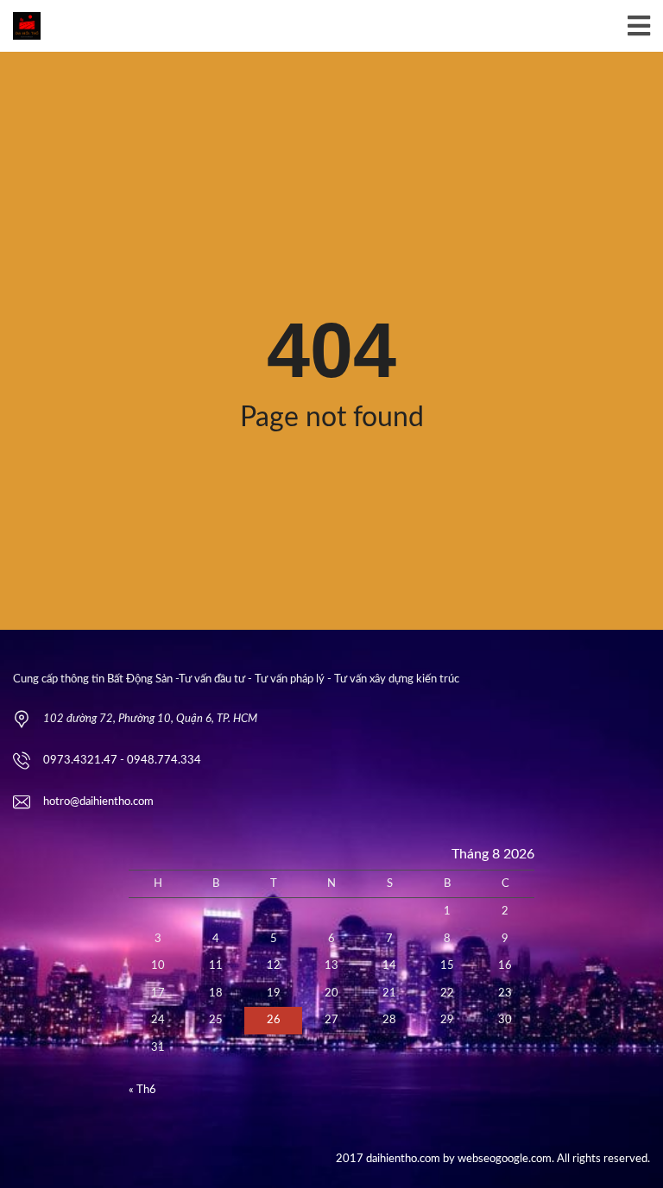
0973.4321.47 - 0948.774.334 (122, 760)
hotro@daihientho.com (98, 802)
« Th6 (142, 1090)
